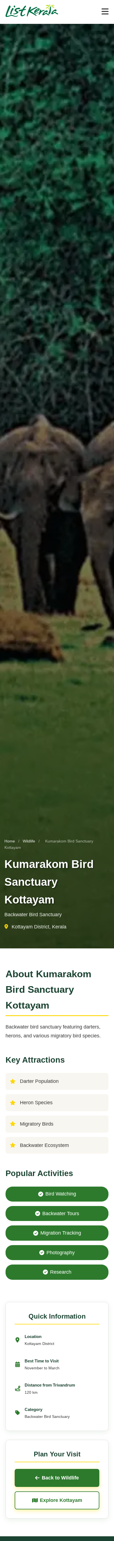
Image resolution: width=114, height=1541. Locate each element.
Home (9, 841)
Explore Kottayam (61, 1500)
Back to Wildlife (60, 1478)
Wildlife (29, 841)
